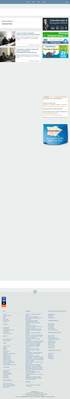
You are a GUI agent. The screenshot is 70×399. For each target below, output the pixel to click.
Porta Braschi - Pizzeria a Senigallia (33, 365)
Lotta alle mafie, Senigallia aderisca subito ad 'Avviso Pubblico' (28, 34)
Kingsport (50, 354)
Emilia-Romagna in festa (53, 338)
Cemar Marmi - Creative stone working (34, 326)
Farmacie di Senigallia (7, 360)
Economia (5, 321)
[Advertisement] (55, 70)
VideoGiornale (6, 328)
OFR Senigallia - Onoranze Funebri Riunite (34, 357)
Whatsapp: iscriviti (7, 355)
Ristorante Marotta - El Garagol (32, 348)
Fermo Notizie (51, 327)
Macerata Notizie (51, 328)
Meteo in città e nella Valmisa (9, 384)
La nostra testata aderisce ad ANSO (33, 384)
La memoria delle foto (7, 333)
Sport (4, 317)
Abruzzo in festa (51, 336)
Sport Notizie (50, 355)
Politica (4, 316)
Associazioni (5, 319)
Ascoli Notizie (51, 326)
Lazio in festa (51, 340)
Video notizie (5, 376)
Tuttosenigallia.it (51, 317)
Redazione (5, 348)
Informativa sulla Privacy (50, 396)
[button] (66, 2)
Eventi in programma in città (9, 385)
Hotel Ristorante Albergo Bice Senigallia (34, 368)
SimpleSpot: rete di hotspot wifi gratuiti (33, 329)
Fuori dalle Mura (6, 320)
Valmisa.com (50, 316)
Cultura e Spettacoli (7, 315)
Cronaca (5, 314)
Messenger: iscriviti (7, 358)
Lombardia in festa (52, 341)
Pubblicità (43, 396)
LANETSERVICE (24, 396)
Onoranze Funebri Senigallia (9, 362)
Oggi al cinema (6, 387)
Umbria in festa (51, 346)
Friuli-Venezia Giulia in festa (54, 339)
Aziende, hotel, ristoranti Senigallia (33, 343)
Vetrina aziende (6, 351)
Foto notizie (5, 371)
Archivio (4, 347)
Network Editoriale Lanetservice (9, 364)
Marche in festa (51, 335)
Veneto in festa (51, 347)
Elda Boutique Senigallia (30, 379)
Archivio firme (6, 354)
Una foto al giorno (6, 370)
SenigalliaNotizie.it (51, 314)
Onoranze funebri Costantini (31, 320)
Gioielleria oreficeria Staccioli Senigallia (33, 378)
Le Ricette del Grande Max (8, 329)
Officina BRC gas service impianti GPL (34, 364)
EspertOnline (5, 332)
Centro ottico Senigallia (30, 327)
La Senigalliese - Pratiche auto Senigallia (34, 352)
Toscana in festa (51, 345)
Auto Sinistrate (51, 353)
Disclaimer (38, 396)
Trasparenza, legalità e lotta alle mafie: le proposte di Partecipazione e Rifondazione (27, 50)
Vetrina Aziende (6, 327)
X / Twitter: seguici (7, 359)
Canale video (5, 375)
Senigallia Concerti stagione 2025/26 (33, 376)
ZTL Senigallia (28, 386)
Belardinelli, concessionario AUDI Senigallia (34, 341)
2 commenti (37, 44)
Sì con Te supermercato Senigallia (33, 344)
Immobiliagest (51, 358)
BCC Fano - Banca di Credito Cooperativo (34, 335)
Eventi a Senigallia (6, 363)
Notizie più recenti (6, 346)
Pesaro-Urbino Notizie (52, 329)
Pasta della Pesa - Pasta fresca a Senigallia (35, 358)
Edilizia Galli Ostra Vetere (31, 325)
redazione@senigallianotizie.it (9, 353)
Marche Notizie (51, 323)
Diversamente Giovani (7, 339)
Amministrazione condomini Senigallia (33, 342)
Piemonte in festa (51, 342)
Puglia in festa (51, 344)
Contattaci (5, 352)
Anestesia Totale (6, 340)
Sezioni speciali (6, 377)
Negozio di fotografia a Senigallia (32, 355)
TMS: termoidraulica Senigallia (32, 316)
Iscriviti (4, 349)
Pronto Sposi (50, 357)
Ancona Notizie (51, 324)
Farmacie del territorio (7, 383)
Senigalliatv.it (50, 315)
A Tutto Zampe (6, 331)
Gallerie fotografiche (7, 372)
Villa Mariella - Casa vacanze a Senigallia (34, 366)
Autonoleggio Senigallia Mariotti (32, 321)
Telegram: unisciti (6, 357)
